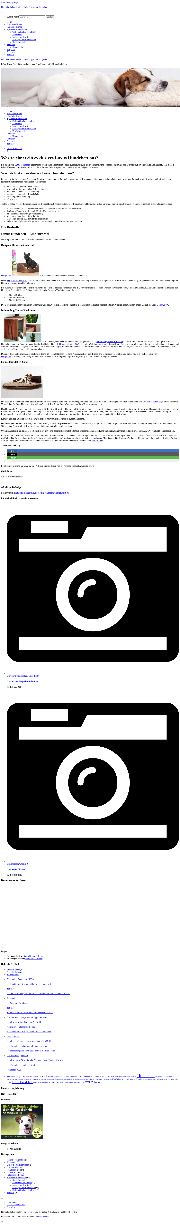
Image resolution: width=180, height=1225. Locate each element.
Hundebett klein (14, 1172)
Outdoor (54, 1082)
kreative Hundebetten (137, 1079)
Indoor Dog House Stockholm (109, 341)
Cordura (52, 1076)
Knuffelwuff (117, 1079)
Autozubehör (34, 1076)
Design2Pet (6, 275)
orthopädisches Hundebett (41, 1082)
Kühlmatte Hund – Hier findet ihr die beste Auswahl (30, 1012)
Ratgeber (11, 49)
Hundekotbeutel (69, 1079)
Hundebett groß (28, 1065)
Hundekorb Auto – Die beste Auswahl (24, 1022)
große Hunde (119, 1076)
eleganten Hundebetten (17, 280)
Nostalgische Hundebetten (24, 39)
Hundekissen (39, 1079)
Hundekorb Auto (57, 1079)
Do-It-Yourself (18, 42)
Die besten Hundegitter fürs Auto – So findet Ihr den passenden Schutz (38, 993)
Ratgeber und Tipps (26, 979)
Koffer (125, 1079)
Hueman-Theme (41, 1216)
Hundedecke (170, 1076)
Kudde (150, 1079)
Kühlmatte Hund (173, 1079)
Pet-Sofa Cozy (155, 401)
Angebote (11, 52)
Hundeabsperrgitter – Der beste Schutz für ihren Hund (31, 1050)
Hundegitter (19, 1079)
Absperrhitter (11, 1076)
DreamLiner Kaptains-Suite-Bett (22, 681)
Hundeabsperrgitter (130, 1076)
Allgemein (11, 979)
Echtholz (41, 189)
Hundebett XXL (14, 1070)
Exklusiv (80, 1076)
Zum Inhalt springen (10, 2)
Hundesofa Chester (16, 869)
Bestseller (11, 44)
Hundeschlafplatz (88, 1079)
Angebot (20, 1076)
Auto (27, 1076)
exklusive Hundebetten (33, 493)
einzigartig (18, 493)
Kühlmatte (163, 1079)
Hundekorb (48, 1079)
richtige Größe (63, 1082)
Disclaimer (11, 1207)
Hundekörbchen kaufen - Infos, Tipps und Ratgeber (24, 7)
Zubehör (10, 54)
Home (9, 22)
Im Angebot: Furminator (17, 1003)
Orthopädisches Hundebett (24, 32)
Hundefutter (11, 1079)
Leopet (9, 1082)
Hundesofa (98, 1079)
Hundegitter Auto (29, 1079)
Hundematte (17, 47)
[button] (12, 451)
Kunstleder (17, 34)
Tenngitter (76, 1082)
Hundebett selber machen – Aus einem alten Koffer (29, 1041)
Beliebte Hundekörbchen (18, 1165)
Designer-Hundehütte (68, 344)
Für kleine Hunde (14, 24)
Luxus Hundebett (20, 37)
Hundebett (48, 493)
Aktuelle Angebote (15, 1160)
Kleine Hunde (107, 1079)
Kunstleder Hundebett (22, 1182)
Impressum (11, 1202)
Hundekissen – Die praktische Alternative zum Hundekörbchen (35, 1060)
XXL (88, 1082)
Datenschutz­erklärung (16, 1204)
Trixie (83, 1082)
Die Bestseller (13, 1017)
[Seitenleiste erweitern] (2, 947)
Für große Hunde (14, 27)
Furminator (109, 1076)
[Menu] (2, 12)
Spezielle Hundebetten (17, 29)
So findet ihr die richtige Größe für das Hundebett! (29, 984)
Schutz (70, 1082)
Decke (57, 1076)
